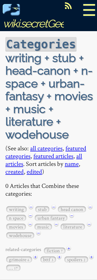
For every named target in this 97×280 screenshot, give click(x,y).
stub (42, 209)
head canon (72, 209)
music (43, 227)
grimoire (19, 259)
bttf (48, 259)
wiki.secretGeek (37, 23)
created (14, 171)
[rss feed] (68, 5)
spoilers (76, 259)
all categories (46, 148)
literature (72, 227)
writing (16, 209)
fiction (55, 251)
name (72, 163)
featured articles (53, 156)
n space (16, 218)
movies (16, 227)
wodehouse (20, 235)
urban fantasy (51, 218)
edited (34, 171)
